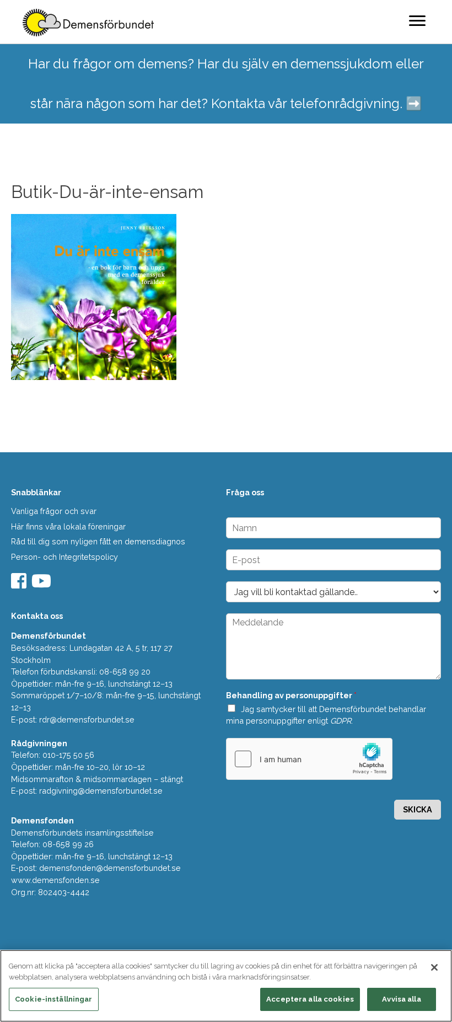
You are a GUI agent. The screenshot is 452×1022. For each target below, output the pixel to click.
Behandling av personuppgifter (291, 695)
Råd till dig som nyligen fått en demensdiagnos (98, 541)
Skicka (417, 809)
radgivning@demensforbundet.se (101, 790)
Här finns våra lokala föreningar (68, 526)
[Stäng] (434, 967)
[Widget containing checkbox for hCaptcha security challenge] (309, 759)
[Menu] (417, 20)
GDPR (340, 720)
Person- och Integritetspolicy (64, 556)
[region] (226, 986)
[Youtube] (42, 584)
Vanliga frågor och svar (53, 511)
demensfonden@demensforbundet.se (110, 868)
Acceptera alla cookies (310, 999)
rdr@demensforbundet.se (86, 719)
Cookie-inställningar (54, 999)
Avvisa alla (401, 999)
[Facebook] (20, 584)
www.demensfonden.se (55, 880)
